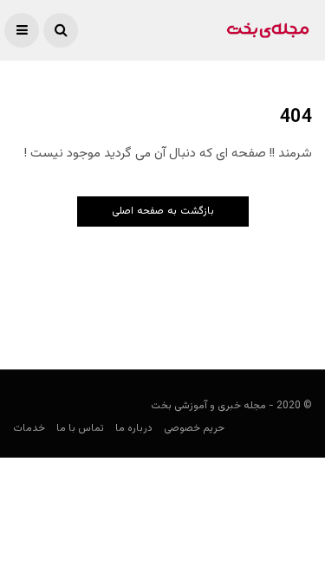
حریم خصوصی (194, 428)
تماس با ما (80, 428)
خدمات (29, 428)
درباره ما (134, 428)
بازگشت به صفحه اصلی (163, 211)
